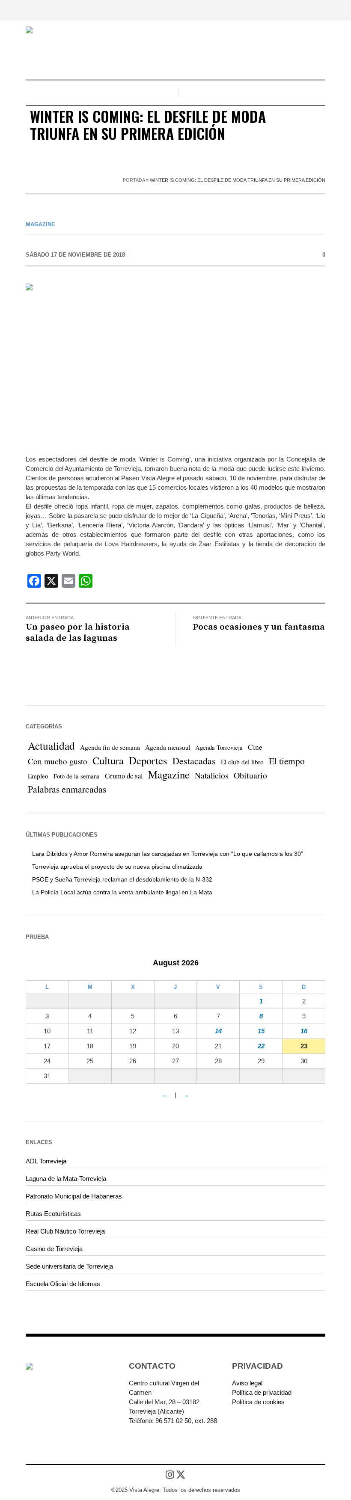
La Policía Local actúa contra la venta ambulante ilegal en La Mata (122, 892)
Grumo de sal (124, 776)
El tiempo (287, 760)
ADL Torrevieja (46, 1161)
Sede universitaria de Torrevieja (69, 1266)
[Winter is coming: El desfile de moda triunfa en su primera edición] (175, 363)
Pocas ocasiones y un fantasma (259, 627)
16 (303, 1031)
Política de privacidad (262, 1392)
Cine (255, 747)
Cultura (108, 760)
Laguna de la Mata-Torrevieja (66, 1178)
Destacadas (194, 760)
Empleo (38, 776)
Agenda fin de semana (110, 747)
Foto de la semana (77, 776)
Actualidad (51, 745)
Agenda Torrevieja (219, 747)
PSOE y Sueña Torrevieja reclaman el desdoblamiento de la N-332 (122, 879)
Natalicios (212, 775)
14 (218, 1031)
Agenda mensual (167, 747)
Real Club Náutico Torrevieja (65, 1231)
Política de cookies (258, 1401)
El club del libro (242, 761)
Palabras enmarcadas (67, 789)
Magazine (40, 224)
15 (261, 1031)
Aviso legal (247, 1383)
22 (261, 1046)
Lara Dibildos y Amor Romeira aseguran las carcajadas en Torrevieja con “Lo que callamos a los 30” (167, 853)
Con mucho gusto (57, 761)
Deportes (148, 760)
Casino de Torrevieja (54, 1248)
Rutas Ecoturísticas (53, 1213)
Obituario (250, 775)
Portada (134, 180)
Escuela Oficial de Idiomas (63, 1283)
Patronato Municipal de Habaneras (74, 1196)
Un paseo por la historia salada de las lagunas (78, 632)
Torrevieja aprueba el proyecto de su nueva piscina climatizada (117, 866)
